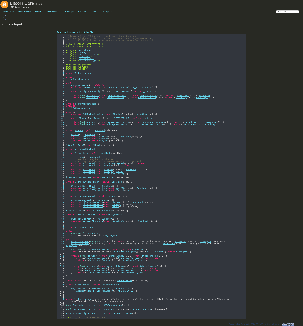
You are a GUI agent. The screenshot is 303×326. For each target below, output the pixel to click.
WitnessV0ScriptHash (87, 182)
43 (61, 122)
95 (61, 227)
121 (61, 280)
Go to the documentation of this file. (75, 32)
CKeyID (103, 141)
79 (61, 196)
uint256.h (84, 56)
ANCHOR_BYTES (124, 280)
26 (61, 87)
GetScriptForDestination (90, 313)
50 (61, 136)
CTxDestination (83, 299)
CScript (75, 79)
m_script (86, 79)
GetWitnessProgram (125, 252)
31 (61, 97)
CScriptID (110, 173)
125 (61, 289)
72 (61, 182)
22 (61, 79)
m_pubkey (86, 108)
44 (61, 124)
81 (61, 200)
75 (61, 188)
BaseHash (100, 130)
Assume (80, 291)
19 (61, 73)
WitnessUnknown (84, 227)
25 (61, 85)
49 (61, 134)
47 (61, 130)
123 (61, 284)
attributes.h (86, 50)
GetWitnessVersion (98, 250)
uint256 (120, 188)
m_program (111, 235)
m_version (93, 233)
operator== (92, 95)
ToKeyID (79, 145)
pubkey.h (84, 52)
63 (61, 163)
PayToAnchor (82, 284)
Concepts (69, 12)
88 (61, 215)
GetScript (96, 91)
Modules (39, 12)
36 (61, 108)
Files (94, 12)
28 (61, 91)
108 (61, 256)
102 (61, 241)
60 (61, 157)
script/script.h (88, 54)
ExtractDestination (84, 309)
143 (61, 299)
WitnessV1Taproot (85, 215)
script (124, 87)
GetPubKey (96, 118)
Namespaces (53, 12)
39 (61, 114)
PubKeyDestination (86, 104)
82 (61, 202)
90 (61, 219)
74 (61, 186)
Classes (82, 12)
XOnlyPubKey (115, 215)
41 (61, 118)
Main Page (8, 12)
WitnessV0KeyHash (85, 149)
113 (61, 266)
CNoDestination (83, 73)
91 (61, 221)
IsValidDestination (84, 305)
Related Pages (24, 12)
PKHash (79, 130)
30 (61, 95)
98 (61, 233)
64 (61, 165)
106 (61, 252)
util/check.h (86, 58)
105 (61, 250)
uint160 (103, 136)
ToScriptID (85, 178)
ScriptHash (81, 153)
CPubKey (75, 108)
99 (61, 235)
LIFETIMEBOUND (121, 91)
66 (61, 169)
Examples (107, 12)
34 (61, 104)
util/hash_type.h (89, 60)
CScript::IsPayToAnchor (99, 291)
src (3, 17)
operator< (92, 97)
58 (61, 153)
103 (61, 243)
